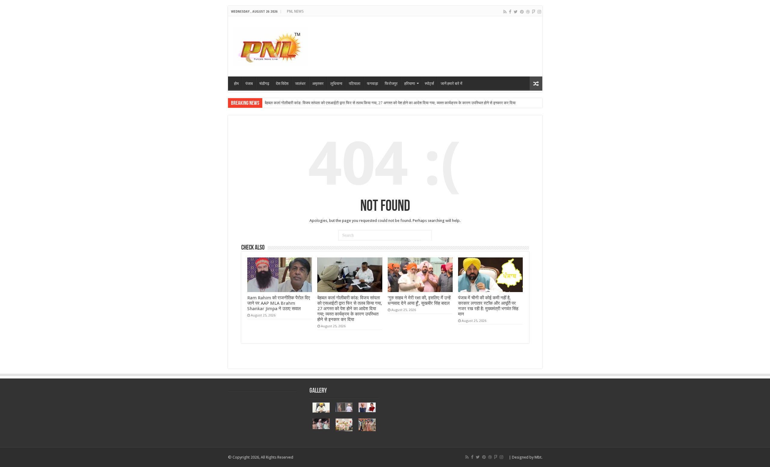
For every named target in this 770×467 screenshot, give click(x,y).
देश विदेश (282, 83)
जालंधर (300, 83)
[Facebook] (510, 11)
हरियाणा (409, 83)
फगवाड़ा (372, 83)
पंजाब (249, 83)
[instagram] (539, 11)
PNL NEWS (295, 11)
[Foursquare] (533, 11)
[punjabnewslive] (270, 45)
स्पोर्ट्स (429, 83)
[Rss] (505, 11)
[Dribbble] (527, 11)
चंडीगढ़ (264, 83)
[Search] (426, 235)
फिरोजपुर (391, 83)
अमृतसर (318, 83)
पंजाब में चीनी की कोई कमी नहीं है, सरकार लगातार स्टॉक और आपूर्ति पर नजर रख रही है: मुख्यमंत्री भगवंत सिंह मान (488, 306)
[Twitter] (515, 11)
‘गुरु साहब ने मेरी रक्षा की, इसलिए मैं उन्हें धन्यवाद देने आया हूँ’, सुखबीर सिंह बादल (419, 300)
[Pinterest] (521, 11)
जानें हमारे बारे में (451, 83)
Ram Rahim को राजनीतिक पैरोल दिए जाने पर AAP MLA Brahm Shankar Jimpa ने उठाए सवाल (278, 303)
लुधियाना (336, 83)
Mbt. (538, 457)
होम (236, 83)
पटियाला (354, 83)
